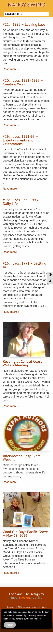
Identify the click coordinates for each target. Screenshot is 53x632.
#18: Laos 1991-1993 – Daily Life (22, 202)
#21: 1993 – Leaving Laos (24, 24)
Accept (10, 625)
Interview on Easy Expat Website (22, 458)
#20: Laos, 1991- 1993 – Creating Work (23, 82)
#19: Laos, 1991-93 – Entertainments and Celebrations (20, 141)
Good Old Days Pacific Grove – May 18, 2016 (25, 534)
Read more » (11, 69)
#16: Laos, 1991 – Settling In (24, 265)
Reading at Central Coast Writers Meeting (22, 363)
